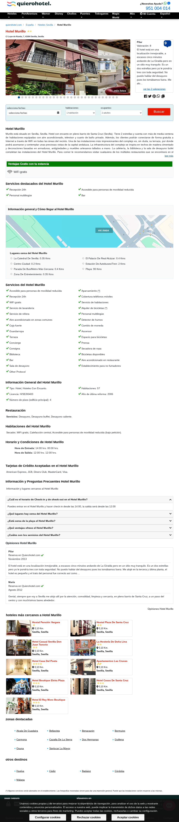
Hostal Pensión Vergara (46, 622)
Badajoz (86, 771)
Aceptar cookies (128, 817)
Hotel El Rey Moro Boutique (48, 699)
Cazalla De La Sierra (60, 739)
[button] (19, 97)
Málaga (20, 780)
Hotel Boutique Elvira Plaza (48, 680)
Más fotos (120, 90)
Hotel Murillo (64, 25)
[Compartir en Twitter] (150, 96)
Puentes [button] (85, 13)
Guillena (119, 739)
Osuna (20, 748)
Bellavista (54, 730)
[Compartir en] (163, 96)
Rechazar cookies (89, 817)
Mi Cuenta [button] (149, 13)
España (30, 25)
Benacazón (88, 730)
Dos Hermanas (90, 739)
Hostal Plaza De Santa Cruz (112, 622)
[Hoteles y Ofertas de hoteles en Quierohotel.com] (29, 3)
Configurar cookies (47, 817)
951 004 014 (158, 8)
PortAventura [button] (29, 13)
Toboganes (101, 13)
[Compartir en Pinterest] (154, 96)
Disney (59, 13)
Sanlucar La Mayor (59, 748)
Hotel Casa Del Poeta (44, 660)
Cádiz (52, 771)
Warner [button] (46, 13)
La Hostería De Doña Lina (111, 641)
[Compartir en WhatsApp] (158, 96)
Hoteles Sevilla (45, 25)
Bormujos (120, 730)
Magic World (115, 15)
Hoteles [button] (12, 13)
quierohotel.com (14, 25)
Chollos (71, 13)
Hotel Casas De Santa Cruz (112, 680)
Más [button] (132, 13)
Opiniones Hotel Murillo (160, 608)
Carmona (21, 739)
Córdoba (119, 771)
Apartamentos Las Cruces (111, 660)
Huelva (20, 771)
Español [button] (165, 13)
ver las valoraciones (154, 89)
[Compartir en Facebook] (145, 96)
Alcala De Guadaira (27, 730)
